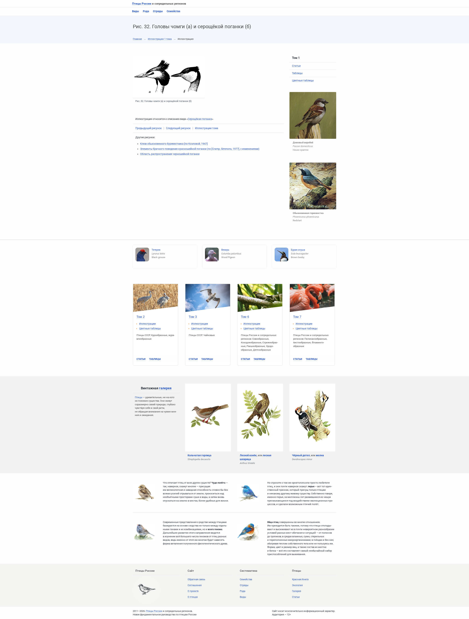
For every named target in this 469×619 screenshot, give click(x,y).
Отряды (158, 11)
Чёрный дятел (301, 455)
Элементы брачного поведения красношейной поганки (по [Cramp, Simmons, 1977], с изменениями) (199, 148)
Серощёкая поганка (200, 118)
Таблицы (297, 73)
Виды (135, 11)
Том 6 (245, 317)
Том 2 (140, 317)
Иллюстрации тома (206, 128)
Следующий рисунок (178, 128)
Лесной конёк (248, 455)
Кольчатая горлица (199, 455)
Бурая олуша (298, 249)
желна (320, 455)
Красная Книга (300, 579)
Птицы (138, 397)
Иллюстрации (147, 323)
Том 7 (297, 317)
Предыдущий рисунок (148, 128)
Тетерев (156, 249)
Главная (137, 39)
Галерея (296, 591)
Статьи (296, 65)
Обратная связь (196, 579)
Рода (146, 11)
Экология (297, 585)
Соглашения (195, 585)
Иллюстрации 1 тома (160, 39)
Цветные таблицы (303, 80)
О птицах (193, 597)
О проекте (193, 591)
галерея (165, 388)
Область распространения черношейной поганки (170, 154)
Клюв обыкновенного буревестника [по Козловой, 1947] (174, 143)
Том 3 (193, 317)
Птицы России (141, 3)
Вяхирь (225, 249)
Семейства (173, 11)
